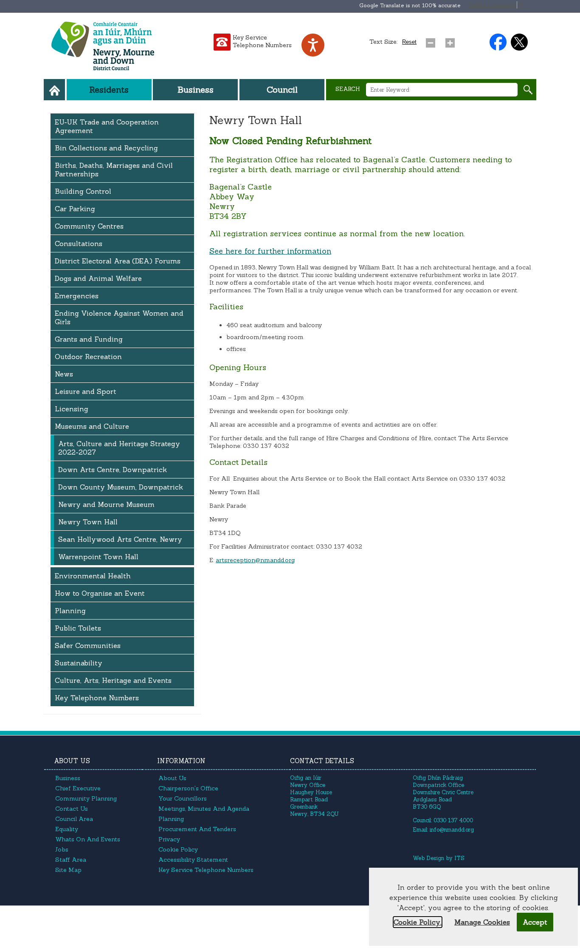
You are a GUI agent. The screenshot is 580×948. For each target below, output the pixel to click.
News (64, 374)
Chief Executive (78, 788)
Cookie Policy (178, 849)
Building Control (83, 191)
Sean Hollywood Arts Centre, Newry (120, 539)
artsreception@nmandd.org (255, 560)
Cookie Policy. (418, 922)
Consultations (78, 243)
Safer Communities (88, 645)
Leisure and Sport (85, 391)
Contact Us (71, 808)
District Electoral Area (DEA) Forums (117, 261)
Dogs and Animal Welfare (98, 278)
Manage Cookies (482, 922)
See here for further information (270, 251)
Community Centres (89, 226)
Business (195, 89)
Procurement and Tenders (197, 829)
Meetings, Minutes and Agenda (203, 808)
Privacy (169, 839)
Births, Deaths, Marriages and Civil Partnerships (114, 169)
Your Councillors (182, 798)
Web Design (428, 858)
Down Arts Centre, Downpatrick (112, 469)
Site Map (68, 870)
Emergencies (77, 295)
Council (282, 89)
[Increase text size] (452, 41)
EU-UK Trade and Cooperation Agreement (107, 126)
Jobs (61, 849)
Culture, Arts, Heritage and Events (113, 680)
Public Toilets (78, 628)
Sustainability (78, 663)
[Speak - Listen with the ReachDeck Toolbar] (312, 45)
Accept (535, 922)
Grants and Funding (89, 339)
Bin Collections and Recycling (106, 148)
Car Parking (75, 208)
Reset (409, 42)
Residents (109, 89)
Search (347, 89)
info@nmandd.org (452, 829)
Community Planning (86, 798)
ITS (459, 858)
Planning (70, 610)
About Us (172, 778)
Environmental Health (93, 576)
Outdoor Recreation (88, 356)
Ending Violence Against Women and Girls (119, 317)
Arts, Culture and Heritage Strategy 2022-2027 (119, 447)
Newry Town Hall (88, 522)
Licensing (71, 409)
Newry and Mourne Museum (106, 504)
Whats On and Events (87, 839)
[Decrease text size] (432, 41)
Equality (66, 829)
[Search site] (528, 89)
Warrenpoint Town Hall (98, 556)
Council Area (74, 819)
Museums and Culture (92, 426)
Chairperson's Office (188, 788)
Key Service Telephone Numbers (262, 41)
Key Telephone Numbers (97, 697)
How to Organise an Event (100, 593)
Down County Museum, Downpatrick (120, 487)
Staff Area (70, 859)
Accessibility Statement (193, 859)
